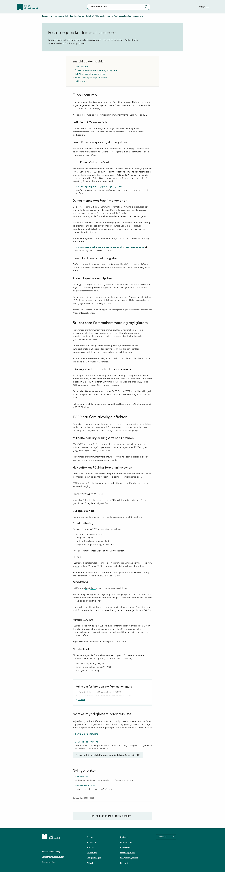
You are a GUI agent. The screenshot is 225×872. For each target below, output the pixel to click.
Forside (45, 16)
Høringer (124, 837)
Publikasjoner (126, 842)
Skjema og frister (127, 852)
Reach (76, 566)
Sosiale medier (48, 862)
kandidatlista (91, 588)
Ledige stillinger (94, 858)
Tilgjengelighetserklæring (53, 856)
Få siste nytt (92, 852)
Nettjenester (125, 847)
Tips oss (90, 847)
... (51, 16)
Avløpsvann (78, 358)
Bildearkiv (124, 863)
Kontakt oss (92, 842)
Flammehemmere (104, 16)
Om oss (90, 837)
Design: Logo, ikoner (129, 858)
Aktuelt (90, 863)
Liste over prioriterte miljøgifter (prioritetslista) (74, 16)
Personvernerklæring (51, 851)
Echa (149, 610)
